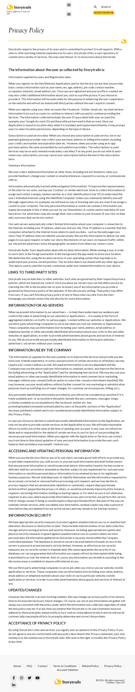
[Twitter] (29, 677)
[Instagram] (21, 677)
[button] (69, 5)
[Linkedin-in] (13, 684)
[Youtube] (37, 677)
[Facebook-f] (13, 677)
